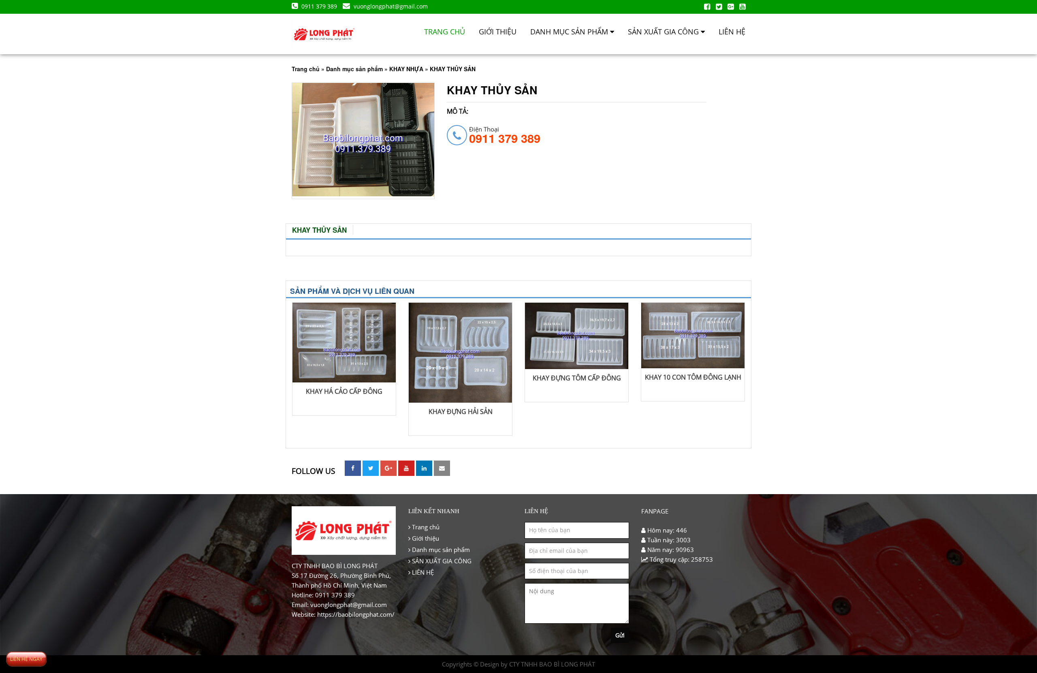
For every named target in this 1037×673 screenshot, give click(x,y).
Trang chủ (444, 31)
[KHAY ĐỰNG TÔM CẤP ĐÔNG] (576, 337)
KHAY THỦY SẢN (319, 230)
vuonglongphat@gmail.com (390, 6)
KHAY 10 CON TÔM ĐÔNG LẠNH (693, 377)
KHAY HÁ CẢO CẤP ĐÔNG (344, 391)
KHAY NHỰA (406, 69)
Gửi (620, 635)
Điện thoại (504, 134)
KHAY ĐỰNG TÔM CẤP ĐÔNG (577, 378)
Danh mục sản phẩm (570, 31)
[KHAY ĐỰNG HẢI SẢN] (460, 354)
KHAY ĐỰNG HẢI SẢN (461, 411)
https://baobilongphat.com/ (356, 614)
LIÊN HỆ (732, 31)
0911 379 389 (319, 6)
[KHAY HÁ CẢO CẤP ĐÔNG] (344, 344)
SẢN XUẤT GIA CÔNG (664, 31)
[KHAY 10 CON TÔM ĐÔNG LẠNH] (693, 337)
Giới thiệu (497, 31)
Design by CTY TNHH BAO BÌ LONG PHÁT (537, 664)
